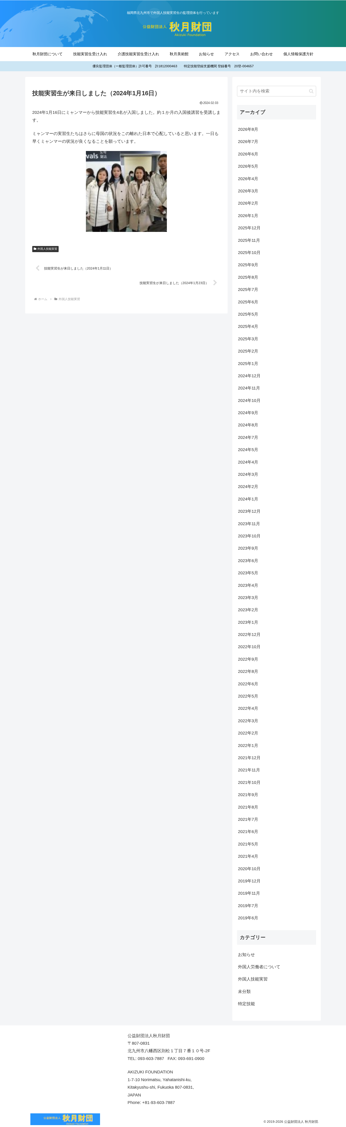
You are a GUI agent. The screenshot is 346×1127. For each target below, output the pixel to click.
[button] (311, 91)
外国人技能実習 (47, 248)
